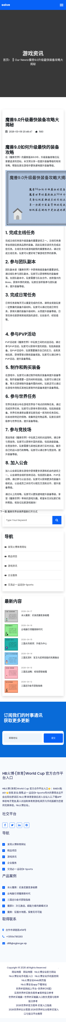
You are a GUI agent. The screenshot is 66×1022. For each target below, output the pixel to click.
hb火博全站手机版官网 (46, 976)
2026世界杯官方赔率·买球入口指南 (34, 1005)
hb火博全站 (52, 967)
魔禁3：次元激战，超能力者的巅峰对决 (27, 905)
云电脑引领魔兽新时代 (32, 629)
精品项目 (12, 556)
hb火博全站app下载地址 (34, 984)
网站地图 (16, 972)
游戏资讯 (12, 565)
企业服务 (12, 575)
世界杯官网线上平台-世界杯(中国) (34, 988)
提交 (53, 738)
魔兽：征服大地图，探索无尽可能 (24, 912)
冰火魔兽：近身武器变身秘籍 (35, 615)
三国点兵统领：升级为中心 (34, 643)
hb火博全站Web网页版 (34, 980)
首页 (6, 60)
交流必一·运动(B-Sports (20, 584)
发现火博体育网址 (17, 546)
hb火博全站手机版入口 (21, 976)
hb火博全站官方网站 (45, 972)
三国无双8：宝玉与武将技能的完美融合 (40, 657)
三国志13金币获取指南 (31, 685)
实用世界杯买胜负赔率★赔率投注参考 (33, 992)
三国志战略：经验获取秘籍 (34, 671)
